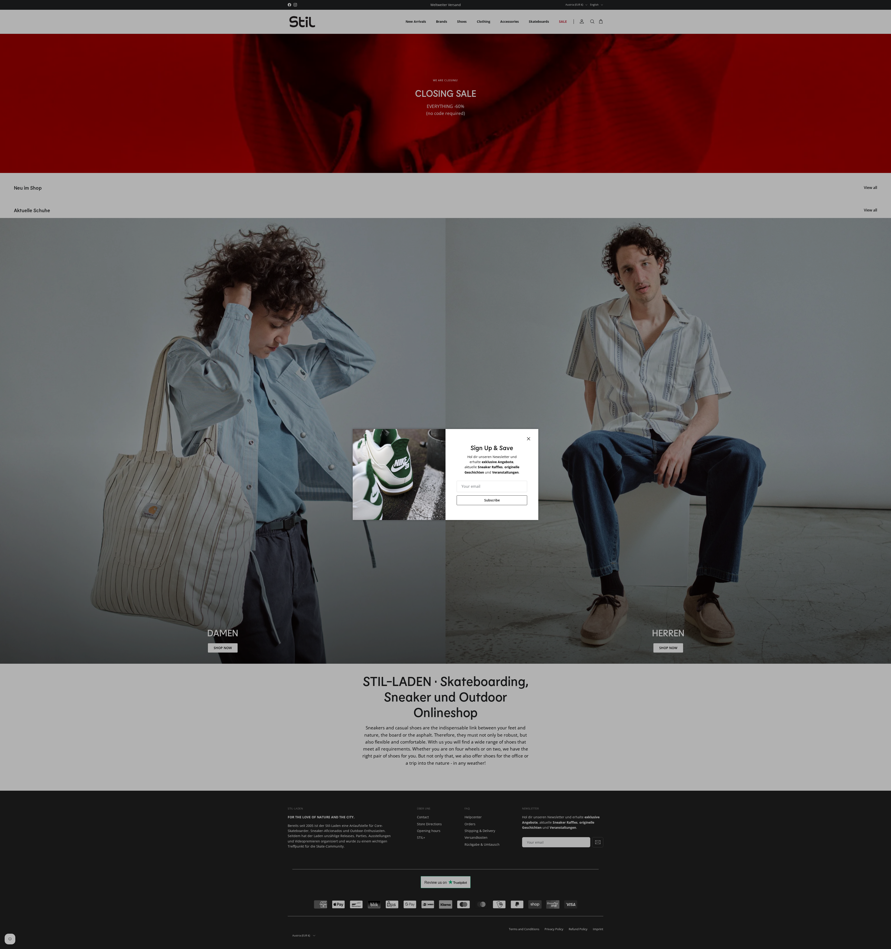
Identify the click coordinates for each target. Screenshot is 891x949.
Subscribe (492, 500)
